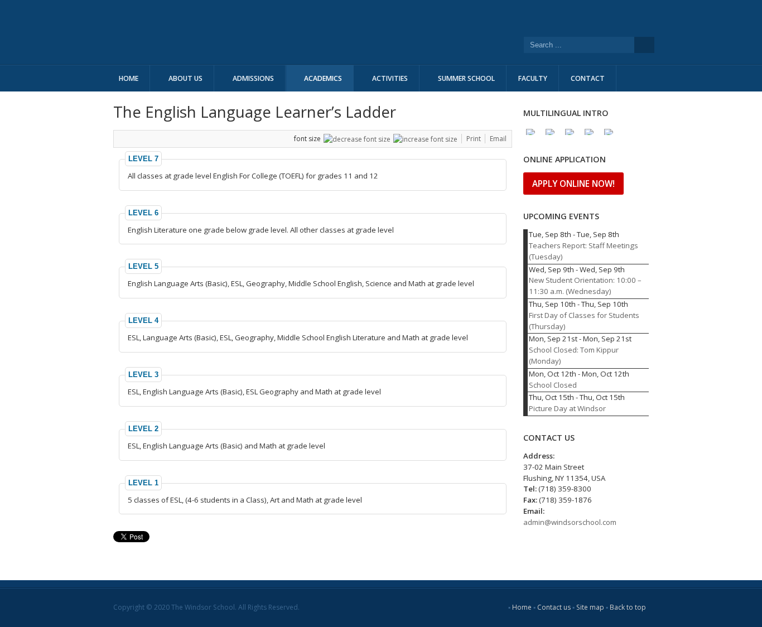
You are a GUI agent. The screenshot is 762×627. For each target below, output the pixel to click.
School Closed (553, 385)
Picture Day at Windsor (567, 408)
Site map (590, 607)
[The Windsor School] (280, 32)
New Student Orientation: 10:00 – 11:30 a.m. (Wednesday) (585, 285)
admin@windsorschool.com (569, 522)
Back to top (628, 607)
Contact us (554, 607)
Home (522, 607)
